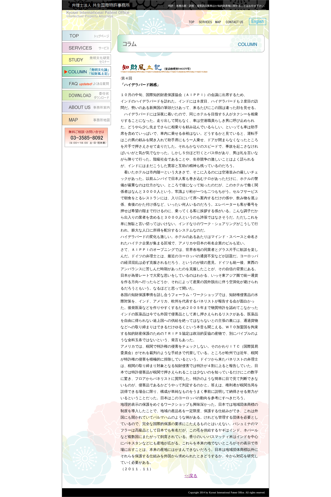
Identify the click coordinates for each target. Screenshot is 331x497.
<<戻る (190, 476)
